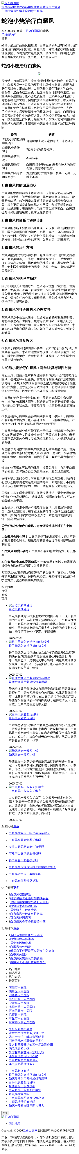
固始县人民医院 (19, 995)
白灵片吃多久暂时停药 (23, 1060)
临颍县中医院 (17, 1014)
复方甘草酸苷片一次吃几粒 (26, 1052)
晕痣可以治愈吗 (20, 942)
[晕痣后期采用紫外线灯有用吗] (29, 678)
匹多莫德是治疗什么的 (23, 1056)
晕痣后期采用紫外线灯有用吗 (28, 682)
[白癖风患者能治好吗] (23, 714)
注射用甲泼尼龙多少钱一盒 (26, 1033)
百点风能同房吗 (20, 917)
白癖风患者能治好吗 (22, 718)
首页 (4, 7)
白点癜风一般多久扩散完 (25, 790)
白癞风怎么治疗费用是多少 (28, 962)
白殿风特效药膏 (20, 946)
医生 (16, 7)
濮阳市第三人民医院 (22, 1006)
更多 (16, 826)
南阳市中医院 (17, 987)
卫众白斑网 (32, 30)
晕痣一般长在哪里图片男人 (26, 1105)
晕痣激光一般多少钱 (22, 754)
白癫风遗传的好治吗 (22, 1101)
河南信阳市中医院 (20, 1010)
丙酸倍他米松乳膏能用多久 (26, 1040)
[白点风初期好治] (20, 605)
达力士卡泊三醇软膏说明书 (26, 1036)
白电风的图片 (19, 954)
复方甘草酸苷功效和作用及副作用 (31, 1044)
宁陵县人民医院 (19, 1003)
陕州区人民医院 (19, 991)
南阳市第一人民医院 (22, 999)
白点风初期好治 (19, 609)
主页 (4, 11)
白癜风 (55, 7)
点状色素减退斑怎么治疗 (26, 935)
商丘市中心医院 (19, 1018)
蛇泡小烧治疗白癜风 (29, 11)
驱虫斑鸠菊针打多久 (22, 1064)
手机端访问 (8, 34)
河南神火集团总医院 (22, 1022)
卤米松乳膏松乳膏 (20, 1029)
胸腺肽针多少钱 (19, 1048)
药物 (28, 7)
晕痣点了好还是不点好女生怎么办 (32, 950)
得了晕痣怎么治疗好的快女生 (28, 645)
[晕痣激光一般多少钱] (23, 750)
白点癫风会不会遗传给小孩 (28, 921)
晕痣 (34, 7)
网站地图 (15, 1123)
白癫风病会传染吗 (22, 939)
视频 (10, 7)
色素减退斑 (44, 7)
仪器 (22, 7)
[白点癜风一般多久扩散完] (26, 787)
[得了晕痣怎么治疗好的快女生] (29, 641)
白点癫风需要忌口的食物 (26, 958)
